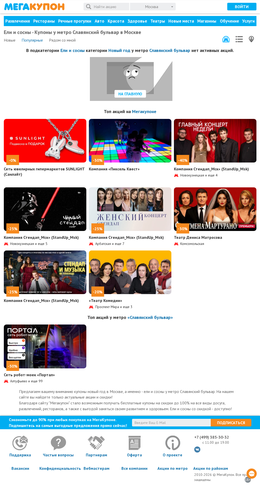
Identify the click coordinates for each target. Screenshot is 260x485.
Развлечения (17, 21)
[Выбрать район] (239, 39)
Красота (116, 21)
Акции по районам (210, 468)
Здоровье (137, 21)
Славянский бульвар (169, 50)
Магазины (206, 21)
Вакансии (20, 468)
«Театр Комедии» (105, 300)
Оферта (134, 454)
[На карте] (251, 39)
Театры (157, 21)
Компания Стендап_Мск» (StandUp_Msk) (211, 168)
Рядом (62, 40)
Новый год (119, 50)
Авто (99, 21)
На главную (130, 93)
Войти (242, 6)
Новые (9, 40)
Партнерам (96, 454)
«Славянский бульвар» (150, 317)
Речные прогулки (74, 21)
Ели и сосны (72, 50)
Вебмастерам (96, 468)
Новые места (181, 21)
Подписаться (231, 422)
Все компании (134, 468)
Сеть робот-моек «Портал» (29, 374)
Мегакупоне (144, 111)
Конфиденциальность (58, 468)
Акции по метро (172, 468)
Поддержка (20, 454)
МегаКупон (34, 7)
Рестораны (44, 21)
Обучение (229, 21)
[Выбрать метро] (226, 39)
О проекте (172, 454)
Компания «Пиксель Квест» (114, 168)
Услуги (248, 21)
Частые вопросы (58, 454)
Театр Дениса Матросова (198, 237)
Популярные (32, 40)
